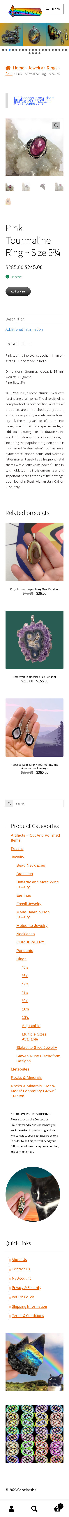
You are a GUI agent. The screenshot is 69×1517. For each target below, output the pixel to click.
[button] (3, 50)
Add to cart (18, 291)
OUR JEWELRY (30, 942)
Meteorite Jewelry (31, 925)
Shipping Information (29, 1306)
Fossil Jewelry (28, 904)
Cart (53, 1504)
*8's (25, 992)
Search (34, 1509)
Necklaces (25, 934)
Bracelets (24, 874)
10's (25, 1009)
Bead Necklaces (30, 865)
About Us (19, 1259)
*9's (25, 1001)
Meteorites (20, 1069)
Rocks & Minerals (26, 1077)
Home (18, 68)
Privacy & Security (26, 1287)
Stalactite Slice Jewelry (36, 1047)
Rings (52, 68)
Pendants (24, 950)
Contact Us (21, 1268)
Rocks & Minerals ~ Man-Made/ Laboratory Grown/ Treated (33, 1091)
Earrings (23, 895)
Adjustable (31, 1026)
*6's (25, 975)
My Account (21, 1278)
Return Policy (23, 1296)
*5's (9, 73)
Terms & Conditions (28, 1315)
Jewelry (35, 68)
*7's (25, 984)
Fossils (17, 848)
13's (25, 1017)
